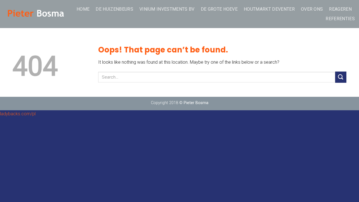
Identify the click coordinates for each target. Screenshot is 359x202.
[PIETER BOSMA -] (35, 14)
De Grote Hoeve (219, 9)
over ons (312, 9)
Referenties (340, 18)
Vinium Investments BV (167, 9)
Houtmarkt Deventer (269, 9)
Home (83, 9)
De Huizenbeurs (114, 9)
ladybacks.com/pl (18, 113)
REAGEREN (340, 9)
